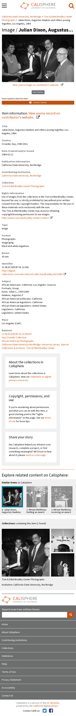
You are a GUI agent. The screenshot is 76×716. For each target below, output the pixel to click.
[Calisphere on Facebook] (51, 711)
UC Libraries (53, 703)
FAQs (4, 664)
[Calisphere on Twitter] (45, 711)
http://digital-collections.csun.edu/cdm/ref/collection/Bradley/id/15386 (32, 272)
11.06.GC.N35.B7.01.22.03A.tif (16, 334)
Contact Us (7, 696)
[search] (71, 6)
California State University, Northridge (22, 16)
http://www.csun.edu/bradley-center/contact (25, 218)
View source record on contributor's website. (31, 115)
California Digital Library (45, 706)
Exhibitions (7, 656)
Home (5, 624)
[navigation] (4, 6)
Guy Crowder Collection (14, 337)
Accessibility (8, 688)
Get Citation (38, 92)
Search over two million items (20, 609)
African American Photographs (18, 341)
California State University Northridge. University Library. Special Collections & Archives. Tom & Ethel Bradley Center (35, 346)
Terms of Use (9, 672)
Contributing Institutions (14, 640)
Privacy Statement (11, 680)
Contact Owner (40, 102)
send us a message (36, 455)
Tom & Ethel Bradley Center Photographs (23, 186)
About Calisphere (11, 632)
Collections (7, 648)
